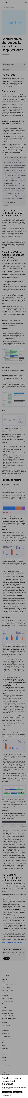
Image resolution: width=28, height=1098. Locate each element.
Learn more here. (16, 1089)
